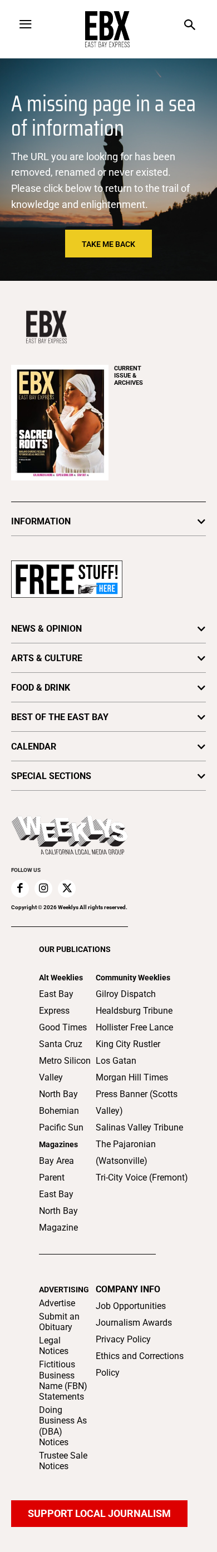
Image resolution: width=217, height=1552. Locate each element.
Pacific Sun (61, 1127)
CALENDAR (33, 746)
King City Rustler (128, 1044)
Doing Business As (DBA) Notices (63, 1426)
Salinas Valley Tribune (139, 1127)
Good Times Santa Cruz (63, 1035)
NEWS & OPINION (46, 628)
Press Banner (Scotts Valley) (136, 1102)
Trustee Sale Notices (63, 1460)
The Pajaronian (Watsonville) (126, 1152)
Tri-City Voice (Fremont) (142, 1177)
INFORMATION (41, 521)
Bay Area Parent (56, 1169)
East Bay (56, 1194)
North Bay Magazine (58, 1219)
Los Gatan (116, 1060)
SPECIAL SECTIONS (51, 776)
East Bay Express (56, 1002)
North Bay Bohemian (59, 1102)
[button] (190, 26)
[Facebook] (20, 889)
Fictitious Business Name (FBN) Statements (63, 1380)
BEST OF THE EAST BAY (59, 717)
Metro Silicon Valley (65, 1069)
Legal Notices (53, 1345)
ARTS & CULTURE (46, 658)
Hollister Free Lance (134, 1027)
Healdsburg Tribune (134, 1010)
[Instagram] (43, 889)
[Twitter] (67, 889)
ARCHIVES (128, 375)
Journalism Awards (134, 1322)
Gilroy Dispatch (126, 994)
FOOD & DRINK (40, 687)
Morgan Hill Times (132, 1077)
